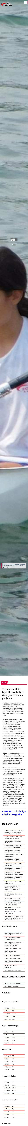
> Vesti (9, 564)
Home (5, 564)
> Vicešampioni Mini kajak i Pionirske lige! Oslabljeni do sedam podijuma (14, 566)
